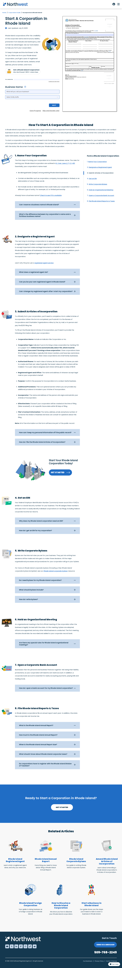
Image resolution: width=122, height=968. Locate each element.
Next (54, 105)
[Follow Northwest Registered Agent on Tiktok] (30, 946)
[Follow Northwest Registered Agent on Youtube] (7, 946)
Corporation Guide (14, 12)
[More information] (25, 87)
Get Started (57, 472)
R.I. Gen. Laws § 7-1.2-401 (65, 163)
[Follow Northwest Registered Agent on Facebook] (21, 946)
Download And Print (54, 81)
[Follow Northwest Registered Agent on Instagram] (25, 946)
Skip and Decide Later (51, 110)
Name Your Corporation (97, 162)
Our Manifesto (87, 961)
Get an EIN (93, 178)
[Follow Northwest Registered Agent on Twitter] (12, 946)
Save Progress (35, 110)
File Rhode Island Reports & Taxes (102, 201)
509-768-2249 (105, 952)
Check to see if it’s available (50, 195)
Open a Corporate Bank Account (101, 195)
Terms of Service (111, 961)
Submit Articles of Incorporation (101, 173)
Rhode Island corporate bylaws (55, 571)
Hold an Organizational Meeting (101, 190)
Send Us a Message (105, 944)
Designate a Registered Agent (100, 167)
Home (4, 12)
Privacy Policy (99, 961)
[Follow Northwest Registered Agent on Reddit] (35, 946)
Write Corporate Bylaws (98, 184)
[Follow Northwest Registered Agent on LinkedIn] (16, 946)
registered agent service (43, 263)
